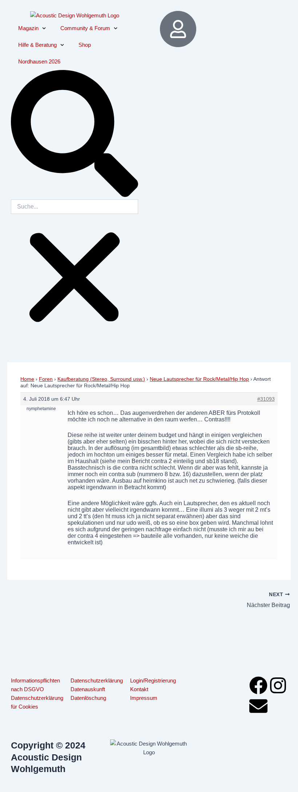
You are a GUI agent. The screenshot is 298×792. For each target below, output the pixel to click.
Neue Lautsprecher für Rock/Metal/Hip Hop (199, 379)
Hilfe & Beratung (37, 45)
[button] (74, 134)
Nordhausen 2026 (39, 62)
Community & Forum (85, 28)
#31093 (266, 399)
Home (27, 379)
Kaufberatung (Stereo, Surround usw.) (101, 379)
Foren (46, 379)
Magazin (28, 28)
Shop (84, 45)
